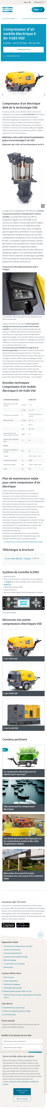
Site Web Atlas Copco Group (14, 1007)
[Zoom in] (23, 177)
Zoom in (43, 206)
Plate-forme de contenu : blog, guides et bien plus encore (22, 996)
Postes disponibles (11, 981)
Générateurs (8, 967)
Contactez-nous (23, 49)
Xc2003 (8, 582)
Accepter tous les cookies (22, 1091)
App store (8, 925)
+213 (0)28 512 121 (13, 56)
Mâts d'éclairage (10, 960)
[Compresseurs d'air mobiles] (18, 19)
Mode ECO (7, 584)
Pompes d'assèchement (13, 953)
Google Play (23, 925)
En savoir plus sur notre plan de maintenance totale (23, 542)
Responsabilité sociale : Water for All (17, 991)
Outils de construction (12, 950)
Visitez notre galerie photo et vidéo (17, 1011)
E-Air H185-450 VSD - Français (18, 558)
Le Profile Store (10, 1014)
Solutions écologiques (12, 984)
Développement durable (13, 988)
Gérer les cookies (22, 1099)
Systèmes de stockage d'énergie (16, 957)
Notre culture (9, 977)
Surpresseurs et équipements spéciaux (18, 946)
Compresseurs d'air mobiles (14, 964)
